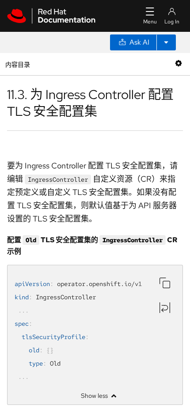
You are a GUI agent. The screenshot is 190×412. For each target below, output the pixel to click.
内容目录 (17, 64)
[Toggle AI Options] (166, 42)
